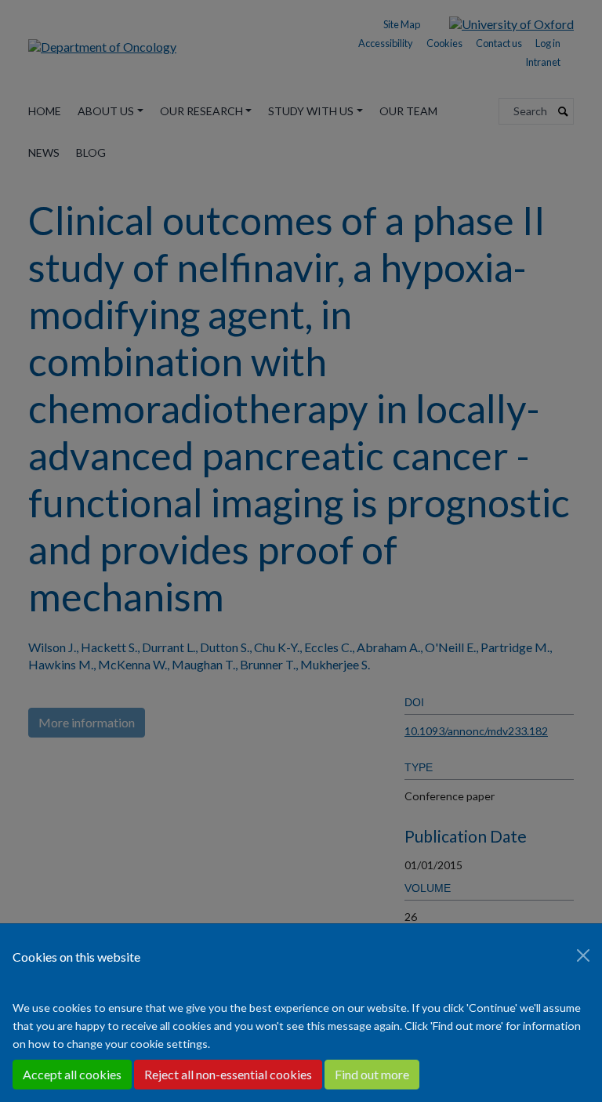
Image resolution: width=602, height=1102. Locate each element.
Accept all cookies (72, 1074)
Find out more (372, 1074)
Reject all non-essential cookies (228, 1074)
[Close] (583, 955)
